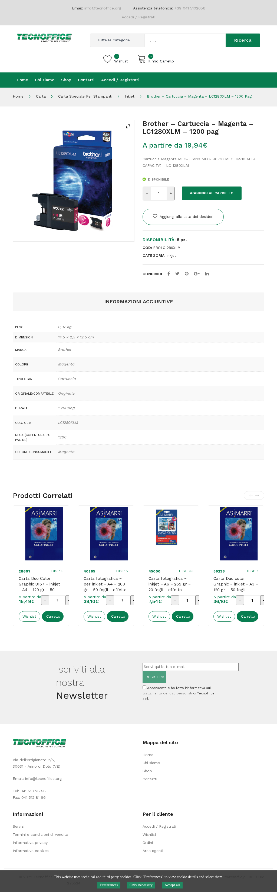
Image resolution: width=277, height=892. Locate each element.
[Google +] (197, 273)
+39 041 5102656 (189, 8)
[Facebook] (168, 273)
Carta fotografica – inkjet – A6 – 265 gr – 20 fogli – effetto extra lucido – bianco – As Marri (170, 590)
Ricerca (243, 40)
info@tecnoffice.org (43, 778)
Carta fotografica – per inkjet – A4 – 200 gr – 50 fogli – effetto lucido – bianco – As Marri (105, 590)
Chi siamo (151, 763)
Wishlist (149, 834)
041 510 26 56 (33, 791)
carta (41, 96)
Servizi (18, 826)
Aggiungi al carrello (211, 193)
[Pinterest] (187, 273)
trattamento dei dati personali (167, 693)
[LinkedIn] (207, 273)
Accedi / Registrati (138, 17)
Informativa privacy (30, 842)
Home (18, 96)
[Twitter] (177, 273)
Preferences (109, 885)
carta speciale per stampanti (85, 96)
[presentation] (251, 495)
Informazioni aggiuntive (138, 301)
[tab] (138, 301)
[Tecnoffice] (44, 37)
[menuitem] (22, 80)
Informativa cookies (31, 850)
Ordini (148, 842)
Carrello (53, 616)
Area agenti (153, 850)
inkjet (129, 96)
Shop (147, 771)
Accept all (172, 885)
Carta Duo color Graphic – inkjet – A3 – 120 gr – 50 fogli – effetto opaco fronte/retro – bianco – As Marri (235, 592)
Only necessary (141, 885)
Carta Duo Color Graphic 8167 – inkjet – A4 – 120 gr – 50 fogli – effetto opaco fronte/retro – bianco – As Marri (40, 592)
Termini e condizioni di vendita (40, 834)
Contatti (150, 779)
